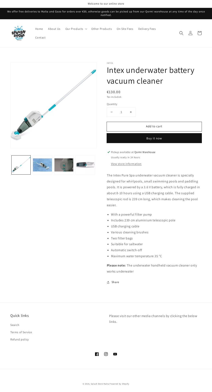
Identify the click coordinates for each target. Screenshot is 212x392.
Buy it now (154, 138)
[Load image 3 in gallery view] (63, 165)
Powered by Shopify (119, 383)
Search (14, 325)
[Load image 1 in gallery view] (21, 165)
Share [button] (115, 282)
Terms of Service (21, 332)
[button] (76, 28)
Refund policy (19, 339)
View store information (126, 164)
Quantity (112, 104)
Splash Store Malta (100, 383)
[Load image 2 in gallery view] (42, 165)
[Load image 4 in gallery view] (85, 165)
